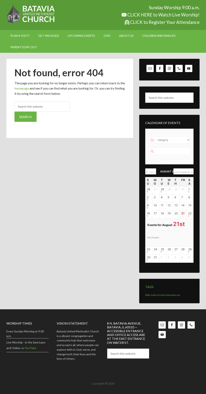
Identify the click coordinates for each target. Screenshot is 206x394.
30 (148, 257)
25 (162, 249)
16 (148, 213)
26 (148, 189)
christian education (166, 295)
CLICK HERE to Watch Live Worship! (163, 14)
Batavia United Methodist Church (40, 14)
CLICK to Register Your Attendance (164, 22)
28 (162, 189)
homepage (21, 88)
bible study (150, 295)
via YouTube (28, 348)
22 (190, 213)
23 (148, 249)
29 (190, 249)
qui (178, 295)
